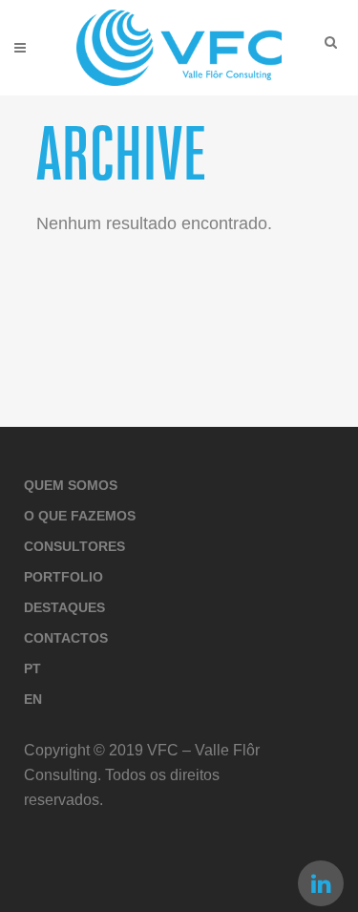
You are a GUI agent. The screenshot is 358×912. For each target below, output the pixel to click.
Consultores (74, 546)
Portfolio (63, 576)
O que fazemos (80, 515)
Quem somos (70, 485)
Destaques (64, 607)
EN (33, 699)
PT (32, 668)
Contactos (66, 638)
